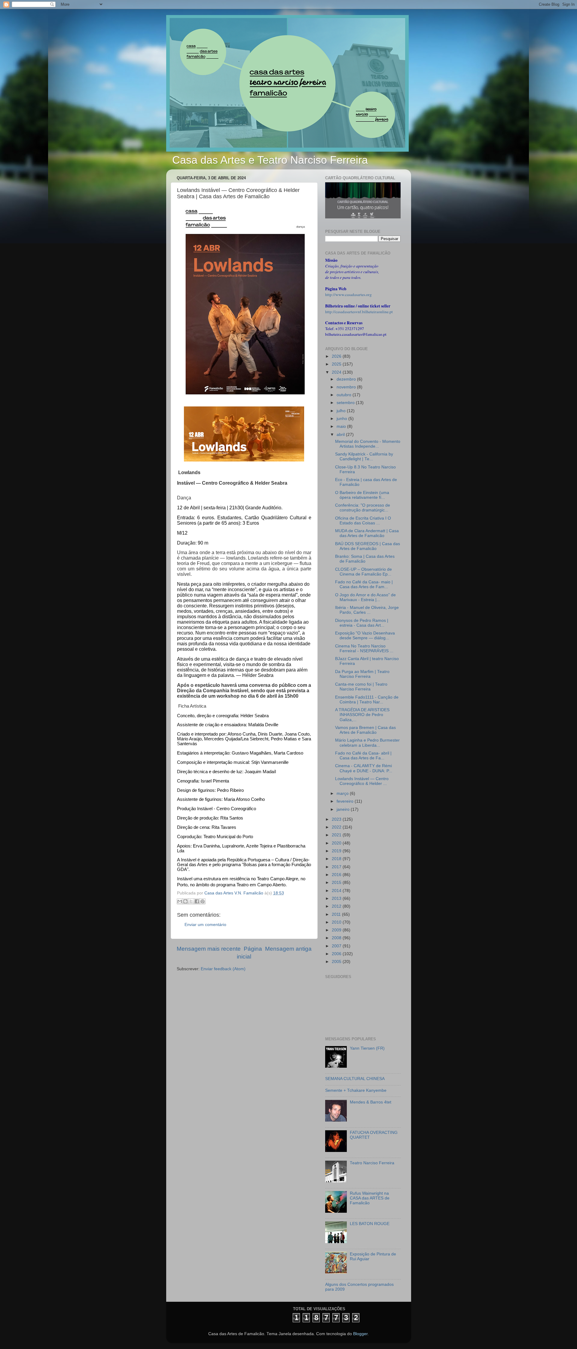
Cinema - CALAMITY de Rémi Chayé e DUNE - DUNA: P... (363, 768)
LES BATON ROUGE (369, 1223)
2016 (337, 874)
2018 (337, 859)
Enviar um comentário (205, 924)
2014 (337, 890)
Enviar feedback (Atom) (223, 969)
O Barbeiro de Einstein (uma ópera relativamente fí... (362, 495)
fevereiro (346, 801)
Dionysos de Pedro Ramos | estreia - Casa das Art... (361, 623)
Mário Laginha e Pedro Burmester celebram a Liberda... (367, 742)
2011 (337, 914)
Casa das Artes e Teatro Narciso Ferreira (270, 160)
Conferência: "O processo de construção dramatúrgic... (362, 507)
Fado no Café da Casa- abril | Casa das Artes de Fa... (363, 755)
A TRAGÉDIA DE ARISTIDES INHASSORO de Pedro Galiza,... (362, 715)
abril (341, 434)
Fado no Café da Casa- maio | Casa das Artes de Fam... (364, 584)
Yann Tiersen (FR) (367, 1048)
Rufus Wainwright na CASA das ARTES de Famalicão (369, 1198)
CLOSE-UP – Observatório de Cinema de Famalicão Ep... (363, 571)
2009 (337, 930)
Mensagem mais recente (209, 949)
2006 (337, 954)
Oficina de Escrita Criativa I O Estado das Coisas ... (363, 520)
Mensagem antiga (288, 949)
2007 (337, 946)
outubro (345, 395)
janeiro (344, 809)
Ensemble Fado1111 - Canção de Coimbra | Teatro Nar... (366, 699)
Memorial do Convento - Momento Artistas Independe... (367, 444)
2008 (337, 938)
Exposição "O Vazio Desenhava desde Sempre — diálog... (365, 635)
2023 (337, 819)
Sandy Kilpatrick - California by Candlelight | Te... (364, 456)
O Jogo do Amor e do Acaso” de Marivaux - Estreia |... (365, 597)
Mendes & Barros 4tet (370, 1102)
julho (342, 411)
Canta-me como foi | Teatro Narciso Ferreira (361, 686)
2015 (337, 882)
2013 (337, 898)
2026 (337, 356)
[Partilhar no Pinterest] (203, 901)
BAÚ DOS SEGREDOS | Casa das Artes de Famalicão (367, 546)
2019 (337, 851)
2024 (337, 372)
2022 (337, 827)
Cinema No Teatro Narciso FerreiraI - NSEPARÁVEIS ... (364, 648)
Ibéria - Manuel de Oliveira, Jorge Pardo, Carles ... (367, 610)
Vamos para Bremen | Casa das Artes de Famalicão (365, 730)
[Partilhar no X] (191, 901)
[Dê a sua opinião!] (185, 901)
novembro (347, 387)
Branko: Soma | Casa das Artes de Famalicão (365, 558)
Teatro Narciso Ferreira (372, 1163)
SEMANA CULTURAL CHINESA (355, 1078)
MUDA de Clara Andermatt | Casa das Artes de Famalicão (367, 533)
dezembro (347, 379)
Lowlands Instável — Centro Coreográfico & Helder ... (362, 781)
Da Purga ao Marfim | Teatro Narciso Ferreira (362, 674)
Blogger (360, 1334)
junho (342, 418)
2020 (337, 843)
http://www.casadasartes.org (348, 294)
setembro (346, 402)
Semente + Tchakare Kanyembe (355, 1090)
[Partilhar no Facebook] (197, 901)
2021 (337, 835)
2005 (337, 961)
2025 (337, 364)
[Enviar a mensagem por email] (180, 901)
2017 (337, 867)
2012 (337, 906)
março (343, 793)
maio (342, 426)
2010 (337, 922)
